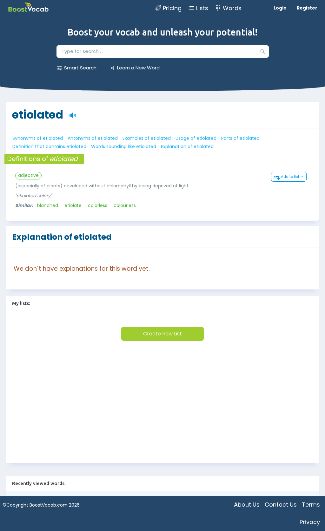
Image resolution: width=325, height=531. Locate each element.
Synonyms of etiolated (37, 138)
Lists (202, 8)
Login (280, 8)
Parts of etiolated (240, 138)
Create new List (162, 333)
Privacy (310, 522)
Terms (311, 504)
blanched (47, 205)
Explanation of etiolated (187, 146)
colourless (125, 205)
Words (232, 8)
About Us (247, 504)
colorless (97, 205)
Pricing (172, 8)
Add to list (290, 176)
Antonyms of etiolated (93, 138)
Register (307, 8)
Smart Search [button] (80, 67)
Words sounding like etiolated (123, 146)
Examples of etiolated (147, 138)
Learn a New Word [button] (138, 67)
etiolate (73, 205)
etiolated (37, 114)
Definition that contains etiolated (49, 146)
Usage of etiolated (196, 138)
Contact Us (281, 504)
